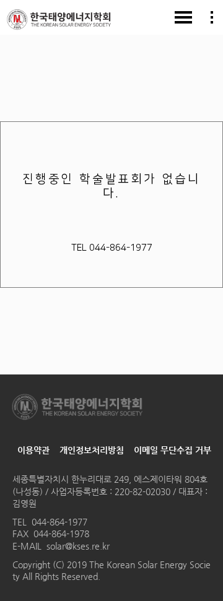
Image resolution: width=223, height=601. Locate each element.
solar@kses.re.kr (78, 546)
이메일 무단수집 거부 (172, 450)
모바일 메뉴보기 (183, 17)
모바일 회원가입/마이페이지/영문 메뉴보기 (212, 17)
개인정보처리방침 (91, 450)
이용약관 (33, 450)
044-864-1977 (59, 522)
